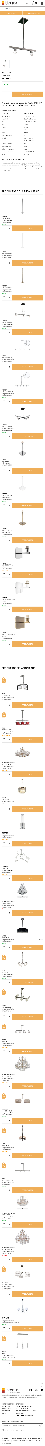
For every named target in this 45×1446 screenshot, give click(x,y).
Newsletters (6, 1408)
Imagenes (5, 75)
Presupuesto (27, 94)
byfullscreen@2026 (6, 1443)
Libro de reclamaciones (24, 1415)
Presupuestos (34, 13)
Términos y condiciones (18, 1430)
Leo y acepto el (14, 1430)
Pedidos (11, 13)
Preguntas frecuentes (24, 1406)
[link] (31, 1390)
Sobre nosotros (8, 1404)
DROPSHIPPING (20, 1404)
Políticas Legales (22, 1408)
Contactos (6, 1406)
